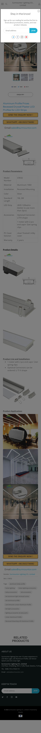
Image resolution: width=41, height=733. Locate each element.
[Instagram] (22, 37)
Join (33, 30)
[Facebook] (17, 37)
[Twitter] (13, 37)
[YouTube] (26, 37)
